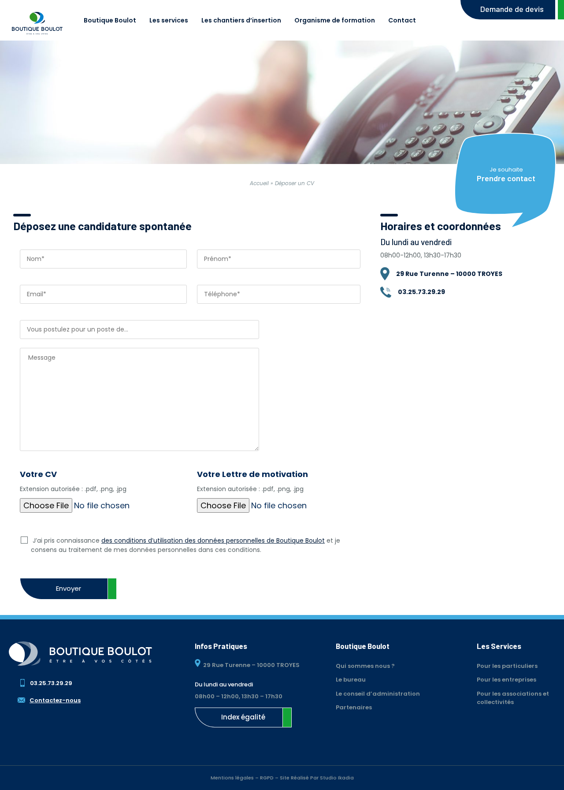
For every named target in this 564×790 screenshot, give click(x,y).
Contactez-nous (55, 700)
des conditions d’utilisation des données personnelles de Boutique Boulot (213, 540)
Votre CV (73, 481)
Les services (168, 20)
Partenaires (354, 707)
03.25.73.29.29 (51, 683)
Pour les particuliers (507, 666)
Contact (402, 20)
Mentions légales (232, 777)
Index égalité (243, 717)
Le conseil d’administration (378, 693)
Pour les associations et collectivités (513, 698)
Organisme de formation (334, 20)
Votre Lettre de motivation (252, 481)
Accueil (259, 183)
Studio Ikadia (337, 777)
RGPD (267, 777)
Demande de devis (512, 9)
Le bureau (351, 679)
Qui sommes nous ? (365, 666)
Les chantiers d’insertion (241, 20)
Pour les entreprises (506, 679)
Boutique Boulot (110, 20)
